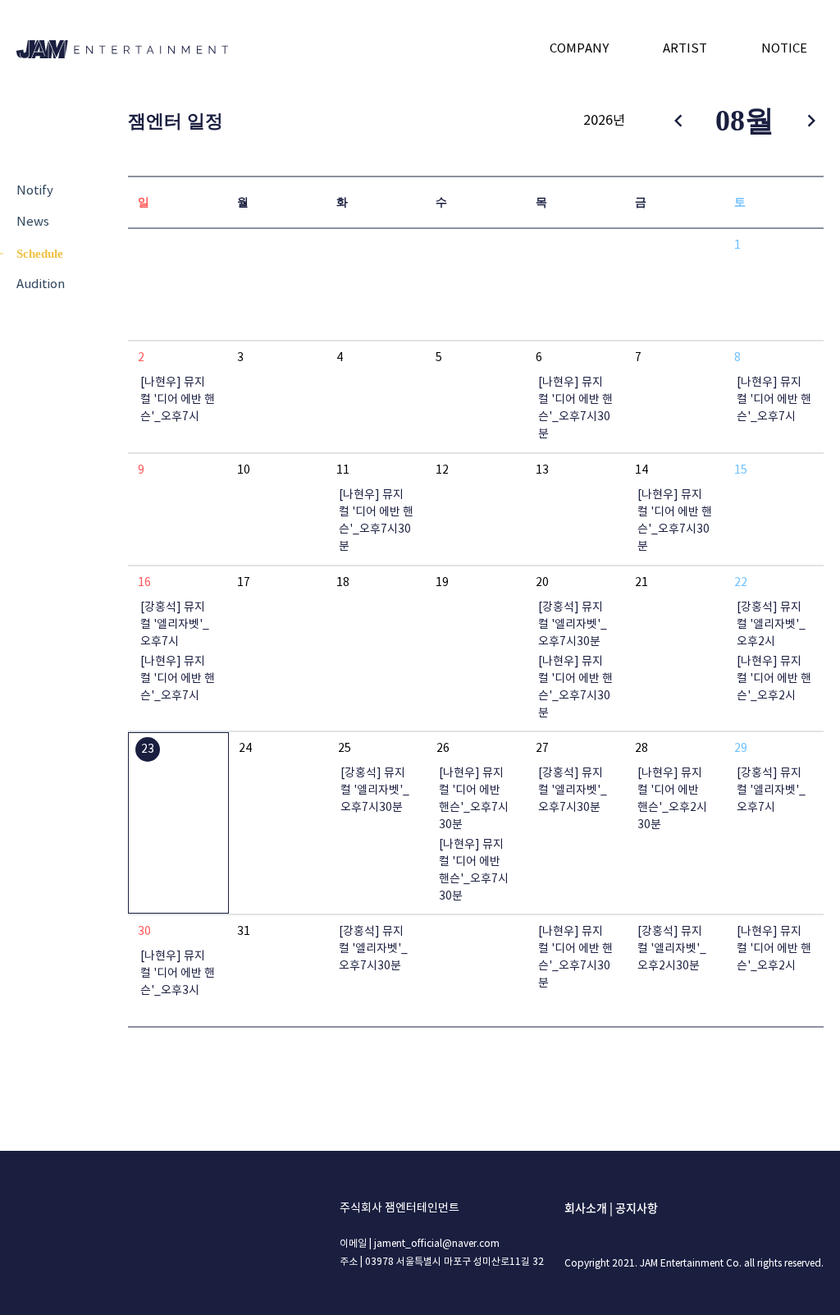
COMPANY (579, 49)
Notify (34, 191)
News (32, 222)
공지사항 (636, 1207)
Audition (40, 284)
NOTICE (784, 49)
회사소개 (585, 1207)
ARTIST (685, 49)
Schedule (39, 253)
